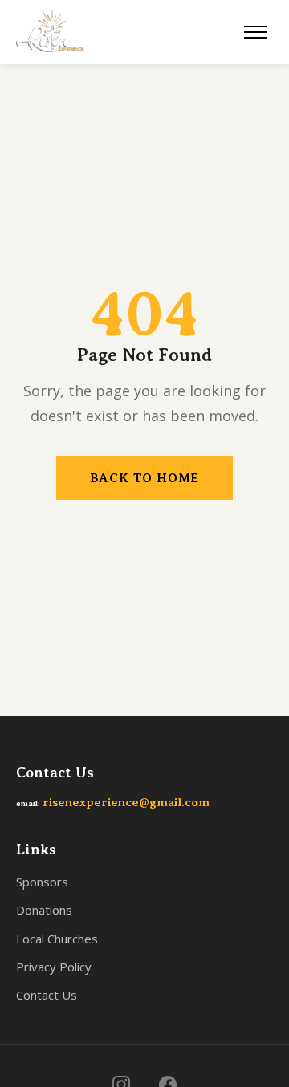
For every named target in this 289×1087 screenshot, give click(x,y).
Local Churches (57, 939)
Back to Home (145, 478)
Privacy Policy (54, 967)
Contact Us (46, 995)
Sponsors (42, 882)
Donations (44, 910)
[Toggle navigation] (255, 32)
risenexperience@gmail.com (126, 802)
